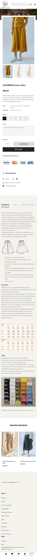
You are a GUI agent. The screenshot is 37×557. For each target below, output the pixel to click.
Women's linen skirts (15, 110)
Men (2, 544)
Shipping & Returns (27, 204)
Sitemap (3, 526)
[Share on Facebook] (13, 179)
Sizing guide (5, 508)
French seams (9, 281)
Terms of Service (6, 534)
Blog (2, 519)
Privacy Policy (5, 530)
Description (5, 204)
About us (4, 498)
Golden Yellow (19, 106)
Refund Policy (5, 516)
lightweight (27, 106)
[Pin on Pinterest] (17, 179)
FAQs (3, 501)
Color (4, 124)
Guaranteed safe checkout (10, 155)
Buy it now (18, 149)
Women (12, 107)
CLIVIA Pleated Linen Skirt (28, 461)
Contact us (4, 523)
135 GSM (12, 106)
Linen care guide (6, 505)
